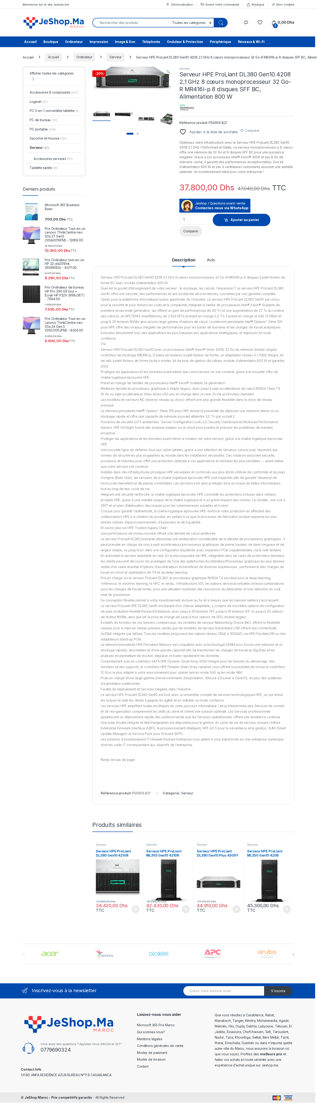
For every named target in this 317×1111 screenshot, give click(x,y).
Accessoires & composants (54, 92)
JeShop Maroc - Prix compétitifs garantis (58, 1097)
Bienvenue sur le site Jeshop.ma (46, 4)
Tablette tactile (44, 168)
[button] (168, 72)
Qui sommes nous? (151, 1032)
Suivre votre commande (222, 4)
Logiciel (39, 102)
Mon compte (285, 4)
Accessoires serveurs (53, 159)
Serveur (116, 57)
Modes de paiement (152, 1053)
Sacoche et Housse (48, 138)
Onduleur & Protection (185, 42)
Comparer (252, 130)
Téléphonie (151, 42)
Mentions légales (149, 1039)
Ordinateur (74, 42)
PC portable (43, 129)
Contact (143, 1066)
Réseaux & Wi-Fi (251, 42)
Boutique (258, 4)
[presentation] (293, 954)
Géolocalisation (182, 4)
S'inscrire (278, 991)
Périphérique (220, 42)
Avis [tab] (211, 260)
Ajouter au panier (244, 220)
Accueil (30, 42)
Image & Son (125, 42)
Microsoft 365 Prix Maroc (156, 1025)
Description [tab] (183, 260)
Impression (99, 42)
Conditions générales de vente (160, 1046)
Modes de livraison (151, 1059)
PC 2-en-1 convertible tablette (54, 111)
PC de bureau (43, 120)
